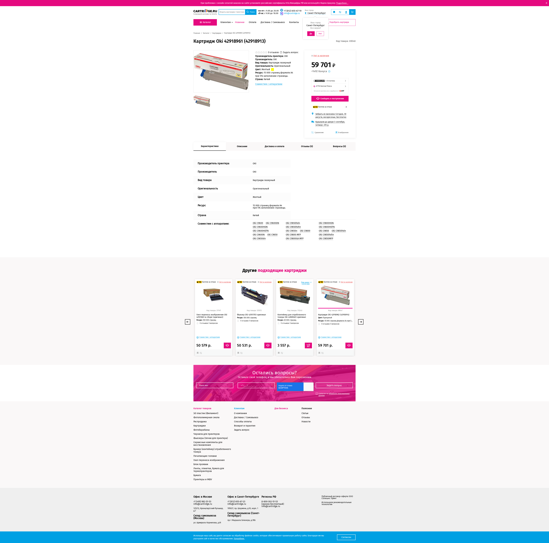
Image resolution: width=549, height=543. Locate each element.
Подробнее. (239, 538)
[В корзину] (308, 345)
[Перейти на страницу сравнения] (340, 12)
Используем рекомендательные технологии (337, 503)
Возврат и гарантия (244, 425)
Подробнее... (342, 3)
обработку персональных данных (334, 394)
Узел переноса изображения (209, 460)
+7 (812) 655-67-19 (292, 10)
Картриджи (199, 425)
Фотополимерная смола (206, 417)
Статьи (305, 413)
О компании (240, 413)
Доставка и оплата (274, 146)
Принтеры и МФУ (202, 479)
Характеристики (209, 146)
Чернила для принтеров (206, 434)
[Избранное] (198, 352)
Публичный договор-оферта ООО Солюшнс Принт (337, 497)
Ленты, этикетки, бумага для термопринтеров (208, 469)
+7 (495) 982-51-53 (202, 501)
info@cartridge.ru (292, 13)
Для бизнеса (281, 408)
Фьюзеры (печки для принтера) (210, 438)
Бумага (197, 475)
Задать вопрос (241, 429)
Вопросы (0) (339, 146)
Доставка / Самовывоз (246, 417)
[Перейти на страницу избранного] (334, 12)
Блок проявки (200, 464)
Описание (242, 146)
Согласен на (334, 394)
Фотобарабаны (201, 429)
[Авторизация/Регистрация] (346, 12)
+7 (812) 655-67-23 (236, 501)
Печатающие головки (205, 456)
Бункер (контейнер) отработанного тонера (212, 450)
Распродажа (200, 421)
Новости (306, 421)
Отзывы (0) (307, 146)
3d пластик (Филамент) (205, 413)
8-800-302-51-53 (269, 501)
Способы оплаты (243, 421)
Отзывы (306, 417)
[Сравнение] (201, 352)
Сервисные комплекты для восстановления (207, 443)
